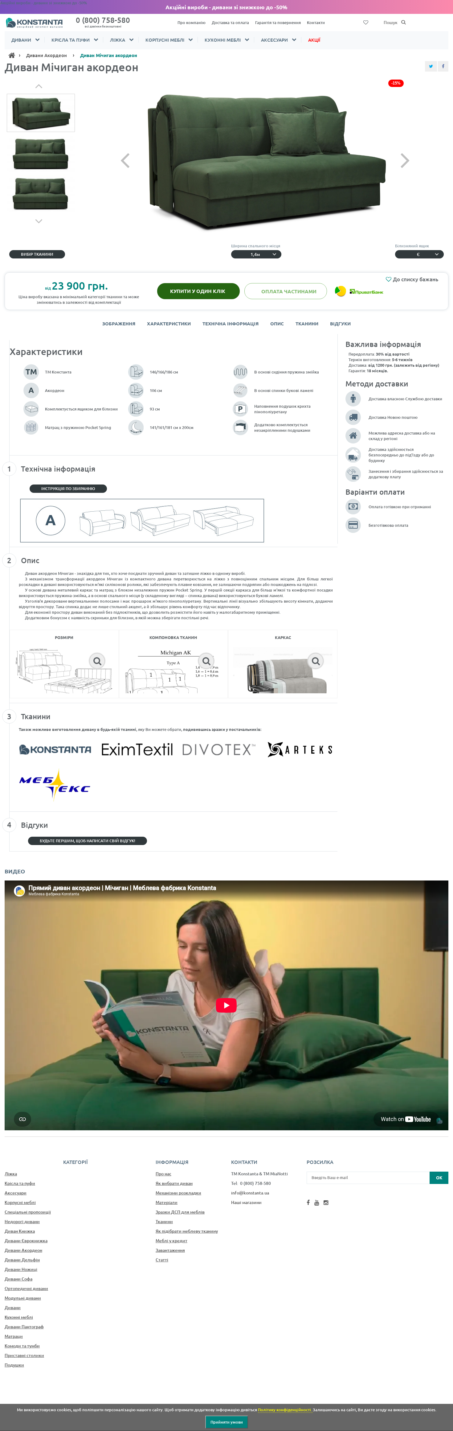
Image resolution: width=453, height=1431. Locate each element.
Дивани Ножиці (21, 1269)
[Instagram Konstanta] (326, 1203)
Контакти (316, 22)
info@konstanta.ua (250, 1193)
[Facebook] (308, 1203)
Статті (162, 1260)
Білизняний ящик (413, 246)
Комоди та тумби (22, 1346)
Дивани (21, 40)
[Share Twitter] (431, 66)
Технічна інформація (230, 323)
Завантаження (170, 1250)
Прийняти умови (226, 1422)
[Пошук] (404, 22)
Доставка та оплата (230, 22)
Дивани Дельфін (22, 1260)
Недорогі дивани (22, 1221)
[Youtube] (316, 1203)
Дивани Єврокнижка (26, 1240)
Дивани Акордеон (23, 1250)
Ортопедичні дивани (26, 1288)
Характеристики (169, 323)
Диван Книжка (20, 1231)
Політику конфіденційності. (285, 1409)
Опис (277, 323)
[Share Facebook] (443, 66)
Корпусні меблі (164, 40)
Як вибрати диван (174, 1183)
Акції (314, 40)
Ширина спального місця (256, 246)
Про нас (163, 1174)
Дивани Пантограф (24, 1327)
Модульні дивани (23, 1298)
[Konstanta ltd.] (38, 22)
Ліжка (117, 40)
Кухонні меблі (223, 40)
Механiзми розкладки (178, 1193)
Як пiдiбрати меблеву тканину (187, 1231)
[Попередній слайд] (135, 159)
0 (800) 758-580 (103, 21)
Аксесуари (274, 40)
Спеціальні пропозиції (28, 1212)
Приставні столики (24, 1355)
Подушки (14, 1365)
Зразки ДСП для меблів (180, 1212)
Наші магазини (246, 1202)
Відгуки (340, 323)
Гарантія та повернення (278, 22)
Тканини (307, 323)
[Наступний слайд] (394, 159)
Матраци (14, 1336)
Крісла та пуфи (70, 40)
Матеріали (167, 1202)
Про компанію (192, 22)
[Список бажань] (365, 22)
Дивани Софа (18, 1279)
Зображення (118, 323)
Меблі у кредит (171, 1240)
